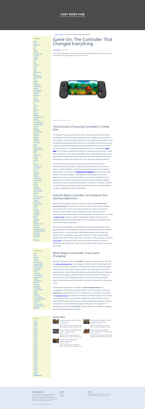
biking (35, 169)
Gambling (36, 83)
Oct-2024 (36, 343)
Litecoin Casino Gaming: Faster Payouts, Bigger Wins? (68, 340)
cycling (35, 255)
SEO (34, 48)
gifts (34, 79)
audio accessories (37, 155)
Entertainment (37, 45)
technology (36, 93)
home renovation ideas (38, 275)
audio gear (36, 157)
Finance (35, 68)
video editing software (38, 264)
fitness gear (36, 160)
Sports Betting (37, 227)
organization (36, 209)
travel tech (36, 218)
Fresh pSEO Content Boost (39, 231)
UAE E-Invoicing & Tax (38, 124)
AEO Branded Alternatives (39, 229)
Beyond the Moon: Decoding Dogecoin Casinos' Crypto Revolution (71, 330)
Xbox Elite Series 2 (61, 296)
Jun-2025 (35, 373)
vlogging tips (36, 101)
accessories (36, 106)
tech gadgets (36, 95)
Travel (35, 66)
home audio (36, 137)
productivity (36, 113)
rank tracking (36, 260)
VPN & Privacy (37, 240)
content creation (37, 202)
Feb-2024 (36, 350)
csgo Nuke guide (37, 300)
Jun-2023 (35, 321)
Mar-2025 (36, 370)
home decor (36, 133)
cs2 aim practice (37, 273)
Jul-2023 (35, 330)
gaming (35, 182)
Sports (35, 43)
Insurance (36, 57)
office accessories (37, 189)
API (34, 238)
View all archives (37, 375)
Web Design (36, 55)
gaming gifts (36, 176)
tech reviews (36, 110)
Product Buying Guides (38, 196)
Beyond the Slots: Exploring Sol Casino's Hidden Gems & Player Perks (101, 330)
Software (35, 50)
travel (35, 97)
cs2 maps (36, 291)
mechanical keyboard (38, 262)
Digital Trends (59, 217)
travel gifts (36, 185)
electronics (36, 200)
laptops (35, 108)
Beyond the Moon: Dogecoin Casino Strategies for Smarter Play (100, 321)
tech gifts (36, 184)
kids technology (37, 84)
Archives (62, 396)
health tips (36, 175)
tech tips (35, 144)
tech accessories (37, 92)
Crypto (35, 207)
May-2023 (36, 344)
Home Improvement (38, 54)
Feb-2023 (36, 341)
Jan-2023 (35, 335)
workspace (36, 99)
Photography (36, 64)
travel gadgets (37, 129)
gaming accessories (38, 149)
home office (36, 171)
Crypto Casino (37, 232)
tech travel (36, 164)
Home (56, 34)
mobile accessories (38, 166)
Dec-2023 (36, 348)
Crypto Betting (37, 234)
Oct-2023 (36, 324)
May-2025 (36, 371)
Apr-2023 (36, 359)
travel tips (36, 205)
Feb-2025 (36, 366)
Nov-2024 (36, 334)
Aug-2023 (36, 362)
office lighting (36, 220)
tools (35, 162)
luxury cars (36, 259)
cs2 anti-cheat (37, 284)
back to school (37, 173)
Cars (35, 46)
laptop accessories (38, 77)
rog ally (35, 253)
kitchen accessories (38, 191)
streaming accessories (38, 122)
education (36, 293)
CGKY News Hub (72, 14)
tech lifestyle (36, 214)
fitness (35, 153)
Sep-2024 (36, 352)
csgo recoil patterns (38, 296)
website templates (37, 277)
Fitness (35, 73)
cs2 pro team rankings (38, 289)
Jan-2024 (35, 357)
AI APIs (35, 111)
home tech (36, 225)
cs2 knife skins (37, 286)
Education (36, 59)
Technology (36, 52)
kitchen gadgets (37, 198)
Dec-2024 (36, 364)
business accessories (38, 203)
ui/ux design (36, 282)
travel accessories (37, 148)
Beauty (35, 63)
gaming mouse (37, 269)
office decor (36, 88)
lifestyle (35, 151)
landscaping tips (37, 287)
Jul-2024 (35, 326)
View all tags (36, 307)
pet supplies (36, 135)
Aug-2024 (36, 355)
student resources (37, 180)
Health (35, 70)
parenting (36, 158)
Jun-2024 (35, 328)
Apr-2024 (36, 346)
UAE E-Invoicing (37, 236)
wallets (35, 216)
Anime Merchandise (38, 131)
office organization (38, 90)
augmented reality (37, 268)
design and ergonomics (63, 264)
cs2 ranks (36, 271)
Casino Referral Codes (38, 117)
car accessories (37, 120)
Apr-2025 (36, 368)
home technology (37, 213)
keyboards (36, 222)
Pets (34, 61)
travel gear (36, 119)
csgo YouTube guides (38, 304)
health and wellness (38, 178)
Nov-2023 (36, 353)
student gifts (36, 126)
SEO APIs (36, 81)
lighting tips (36, 115)
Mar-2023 (36, 361)
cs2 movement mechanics (39, 306)
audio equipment (37, 142)
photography (36, 138)
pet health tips (37, 295)
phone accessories (38, 86)
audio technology (37, 167)
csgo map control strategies (39, 298)
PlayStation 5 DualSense (85, 172)
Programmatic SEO (38, 75)
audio (35, 194)
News (35, 104)
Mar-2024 (36, 332)
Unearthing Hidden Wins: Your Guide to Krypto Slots (70, 321)
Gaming (61, 34)
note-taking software (38, 266)
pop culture (36, 257)
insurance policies (37, 280)
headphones (36, 211)
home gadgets (37, 187)
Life (34, 102)
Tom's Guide (57, 240)
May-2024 (36, 337)
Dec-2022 (36, 339)
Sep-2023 (36, 323)
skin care (35, 302)
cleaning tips (36, 140)
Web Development (37, 72)
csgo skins (36, 278)
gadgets (35, 146)
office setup (36, 193)
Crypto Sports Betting (38, 223)
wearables (36, 128)
